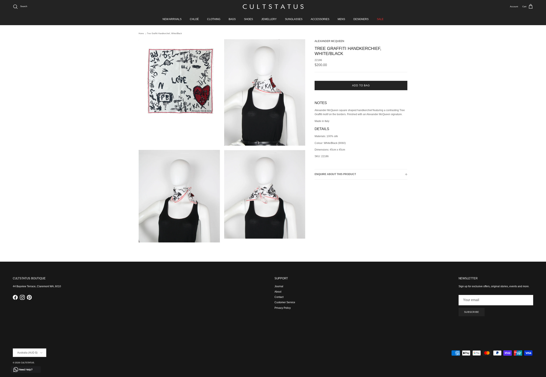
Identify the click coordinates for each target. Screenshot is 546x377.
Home (141, 34)
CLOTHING (213, 19)
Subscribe (471, 312)
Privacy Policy (282, 307)
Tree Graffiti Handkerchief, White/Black (164, 34)
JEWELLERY (269, 19)
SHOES (248, 19)
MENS (341, 19)
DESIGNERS (361, 19)
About (277, 291)
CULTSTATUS (27, 362)
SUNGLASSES (293, 19)
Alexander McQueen (329, 41)
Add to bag (361, 85)
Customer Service (284, 302)
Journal (278, 286)
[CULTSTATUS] (273, 6)
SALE (380, 19)
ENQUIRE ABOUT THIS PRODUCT (335, 174)
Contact (278, 297)
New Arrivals (172, 19)
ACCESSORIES (320, 19)
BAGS (232, 19)
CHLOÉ (194, 19)
